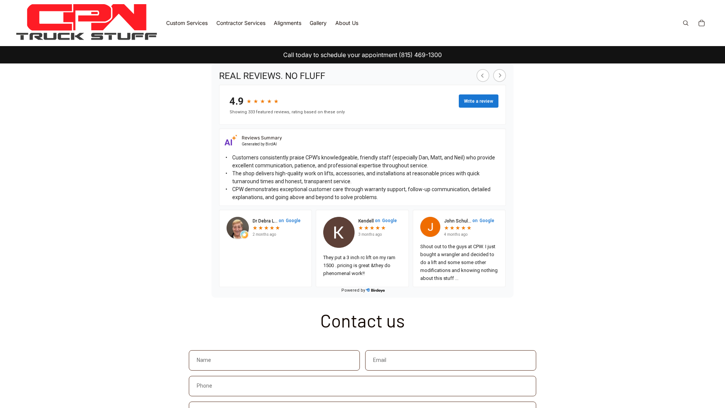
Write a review (478, 101)
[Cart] (701, 23)
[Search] (685, 23)
